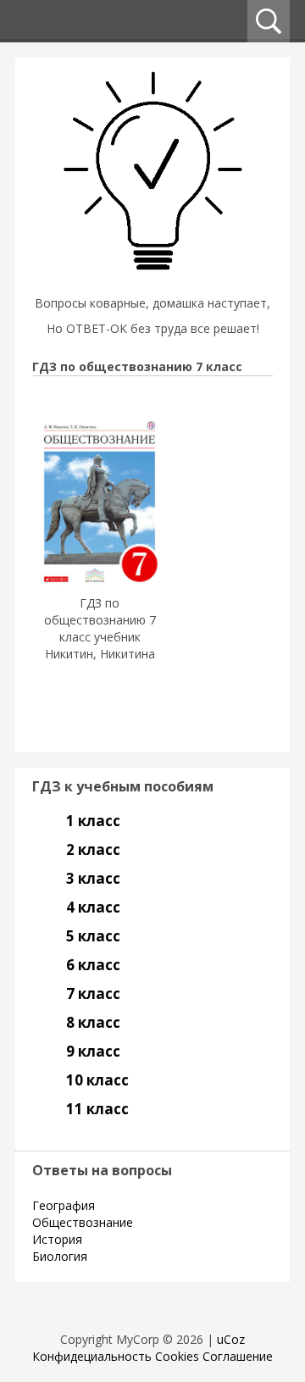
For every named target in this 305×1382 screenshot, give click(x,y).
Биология (59, 1256)
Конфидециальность (92, 1356)
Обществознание (82, 1222)
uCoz (231, 1339)
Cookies (177, 1356)
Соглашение (237, 1356)
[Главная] (152, 282)
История (57, 1239)
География (63, 1205)
